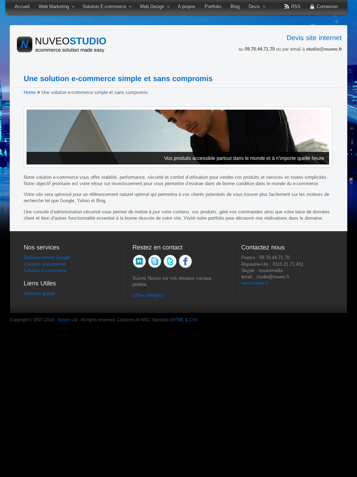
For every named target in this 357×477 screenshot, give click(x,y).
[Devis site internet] (314, 37)
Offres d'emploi (147, 295)
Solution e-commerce (45, 270)
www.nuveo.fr (254, 283)
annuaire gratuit (39, 293)
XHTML (177, 319)
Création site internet (45, 264)
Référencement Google (47, 257)
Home (30, 92)
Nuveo (64, 319)
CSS (193, 319)
